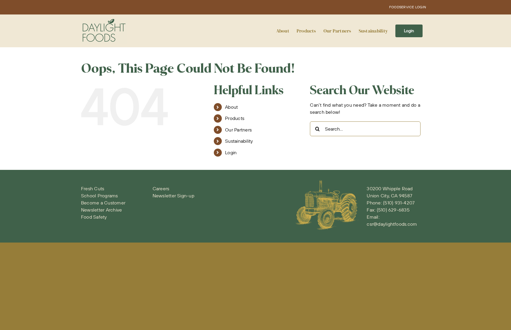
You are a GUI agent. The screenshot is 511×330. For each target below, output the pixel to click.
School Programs (99, 196)
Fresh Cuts (92, 188)
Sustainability (239, 141)
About (231, 107)
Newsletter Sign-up (173, 196)
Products (234, 118)
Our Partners (238, 130)
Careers (161, 188)
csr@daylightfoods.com (392, 224)
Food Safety (94, 217)
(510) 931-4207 (399, 203)
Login (231, 152)
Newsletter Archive (101, 210)
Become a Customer (103, 203)
